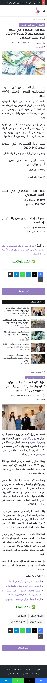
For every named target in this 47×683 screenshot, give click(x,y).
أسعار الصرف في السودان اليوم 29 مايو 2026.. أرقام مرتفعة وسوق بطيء (16, 334)
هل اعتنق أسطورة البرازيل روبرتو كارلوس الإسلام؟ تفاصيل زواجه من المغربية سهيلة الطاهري (16, 310)
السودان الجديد (37, 43)
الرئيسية (40, 19)
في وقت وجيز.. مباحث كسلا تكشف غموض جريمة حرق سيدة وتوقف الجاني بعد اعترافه (15, 322)
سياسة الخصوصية (27, 673)
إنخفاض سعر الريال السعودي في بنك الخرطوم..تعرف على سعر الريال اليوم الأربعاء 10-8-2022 (23, 249)
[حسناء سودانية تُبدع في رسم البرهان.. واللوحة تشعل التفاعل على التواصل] (38, 359)
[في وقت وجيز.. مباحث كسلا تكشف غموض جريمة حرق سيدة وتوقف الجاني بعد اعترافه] (38, 323)
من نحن (37, 673)
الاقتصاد (33, 19)
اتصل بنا (16, 673)
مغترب (9, 673)
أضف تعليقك (23, 291)
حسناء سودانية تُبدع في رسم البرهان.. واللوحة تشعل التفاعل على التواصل (16, 358)
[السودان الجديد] (37, 10)
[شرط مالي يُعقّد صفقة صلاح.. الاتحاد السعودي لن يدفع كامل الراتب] (38, 347)
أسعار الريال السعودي (27, 25)
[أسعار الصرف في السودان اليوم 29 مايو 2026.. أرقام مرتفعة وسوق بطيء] (38, 335)
